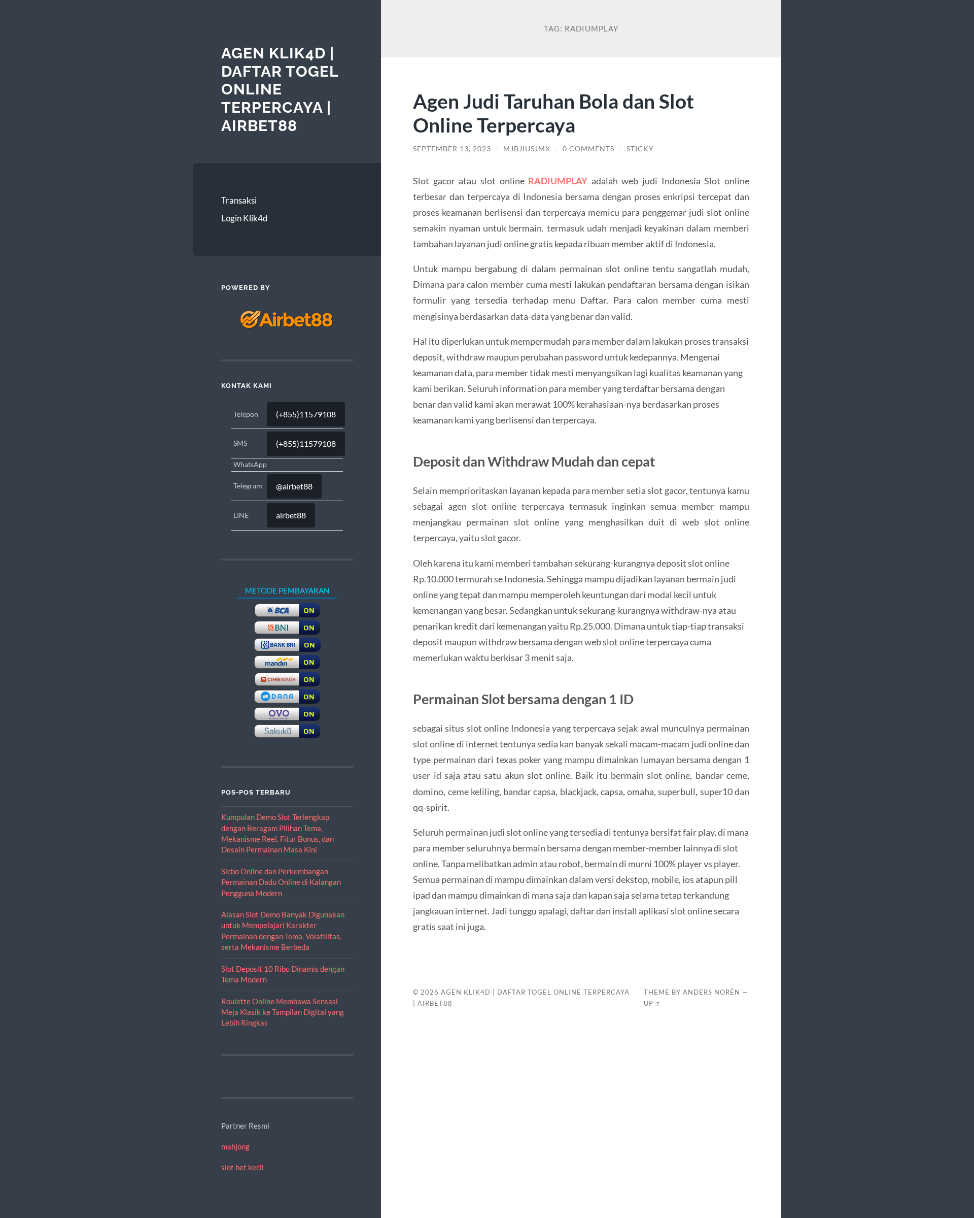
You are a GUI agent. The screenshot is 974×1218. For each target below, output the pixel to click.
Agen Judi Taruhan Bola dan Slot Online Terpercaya (553, 113)
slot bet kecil (242, 1167)
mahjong (235, 1146)
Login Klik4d (244, 218)
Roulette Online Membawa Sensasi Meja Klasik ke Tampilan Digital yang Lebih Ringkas (282, 1012)
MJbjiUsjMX (526, 149)
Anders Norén (711, 992)
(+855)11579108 (306, 414)
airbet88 (291, 515)
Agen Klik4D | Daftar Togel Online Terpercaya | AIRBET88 (279, 89)
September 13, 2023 (452, 149)
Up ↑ (652, 1003)
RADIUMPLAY (557, 180)
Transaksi (239, 200)
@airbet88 (294, 486)
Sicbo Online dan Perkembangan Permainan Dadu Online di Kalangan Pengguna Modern (281, 882)
